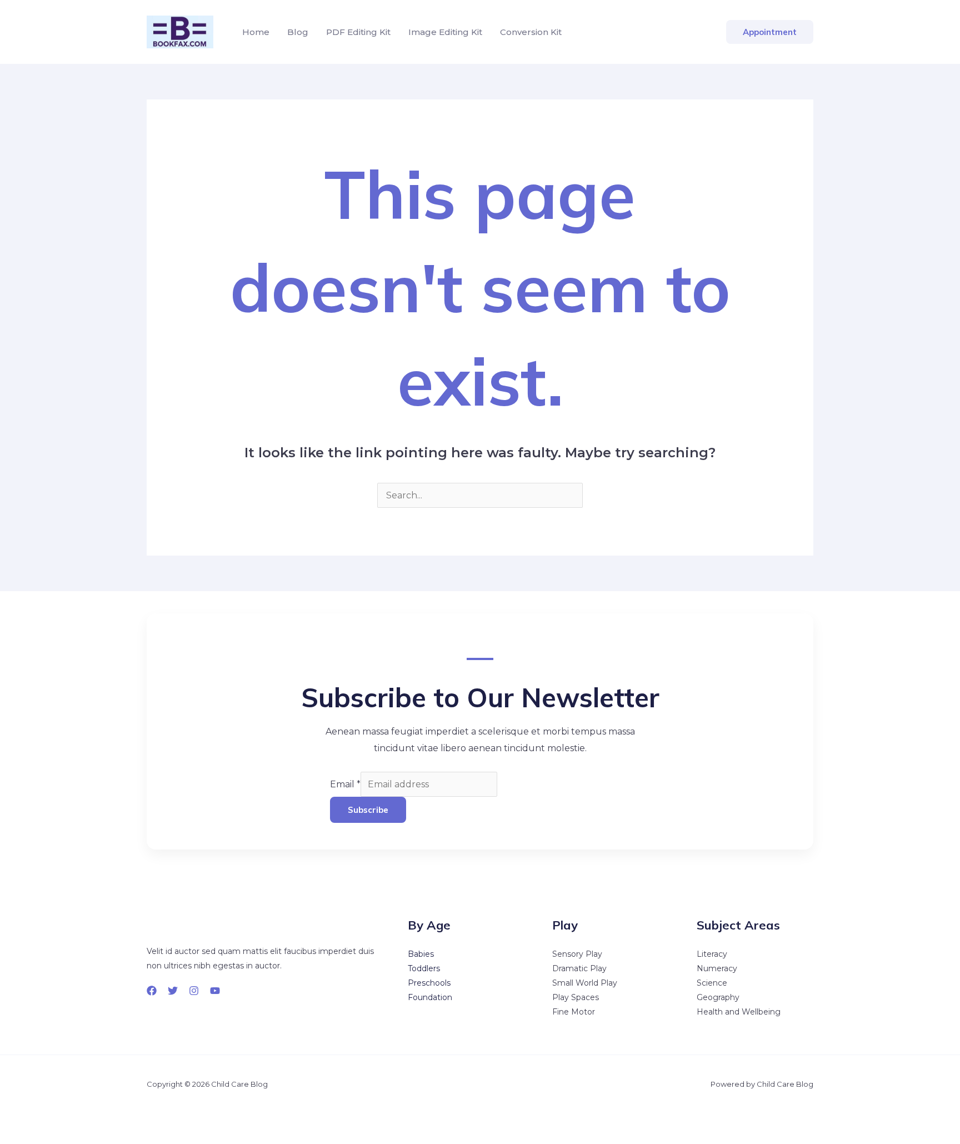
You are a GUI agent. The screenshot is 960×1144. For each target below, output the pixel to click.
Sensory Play (577, 954)
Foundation (430, 997)
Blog (297, 32)
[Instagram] (194, 991)
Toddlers (424, 968)
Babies (421, 954)
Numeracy (717, 968)
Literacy (712, 954)
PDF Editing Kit (358, 32)
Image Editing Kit (445, 32)
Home (255, 32)
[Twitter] (173, 991)
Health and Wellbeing (739, 1012)
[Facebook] (152, 991)
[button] (769, 32)
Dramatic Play (579, 968)
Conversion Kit (531, 32)
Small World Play (584, 983)
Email (345, 784)
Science (712, 983)
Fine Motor (573, 1012)
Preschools (429, 983)
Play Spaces (575, 997)
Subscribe (368, 810)
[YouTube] (215, 991)
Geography (718, 997)
